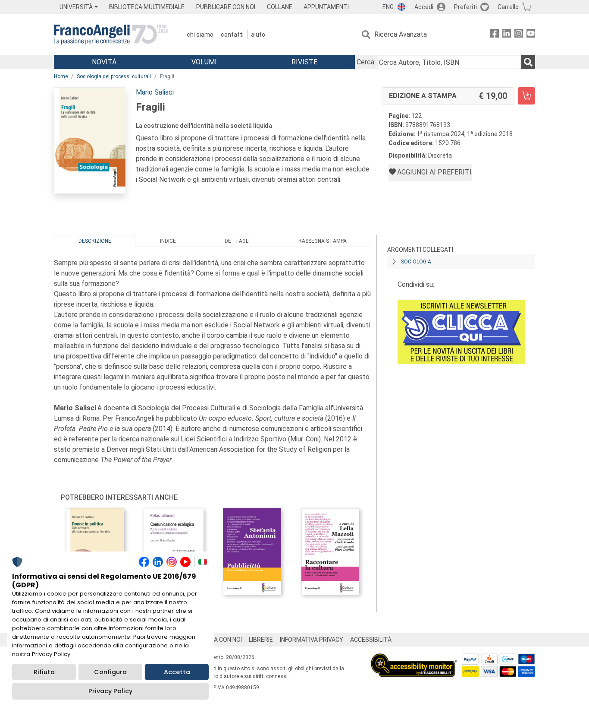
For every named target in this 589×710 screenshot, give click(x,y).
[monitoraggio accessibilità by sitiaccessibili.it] (414, 658)
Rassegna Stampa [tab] (322, 241)
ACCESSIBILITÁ (371, 639)
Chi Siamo (200, 34)
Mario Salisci (155, 92)
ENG (388, 6)
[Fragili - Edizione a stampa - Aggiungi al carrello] (526, 96)
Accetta (177, 672)
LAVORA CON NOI (218, 639)
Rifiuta (44, 672)
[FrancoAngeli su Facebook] (494, 35)
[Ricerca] (528, 62)
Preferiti (465, 6)
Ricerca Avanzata (400, 34)
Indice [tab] (168, 241)
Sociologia (416, 262)
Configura (110, 672)
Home (61, 76)
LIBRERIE (261, 639)
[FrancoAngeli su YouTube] (530, 35)
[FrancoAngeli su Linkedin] (506, 35)
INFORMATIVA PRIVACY (311, 639)
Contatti (232, 34)
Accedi (423, 6)
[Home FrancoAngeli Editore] (111, 35)
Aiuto (258, 34)
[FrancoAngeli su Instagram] (518, 35)
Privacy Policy (110, 691)
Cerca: (366, 62)
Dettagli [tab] (237, 241)
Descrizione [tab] (94, 241)
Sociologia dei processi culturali (114, 76)
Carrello (508, 6)
